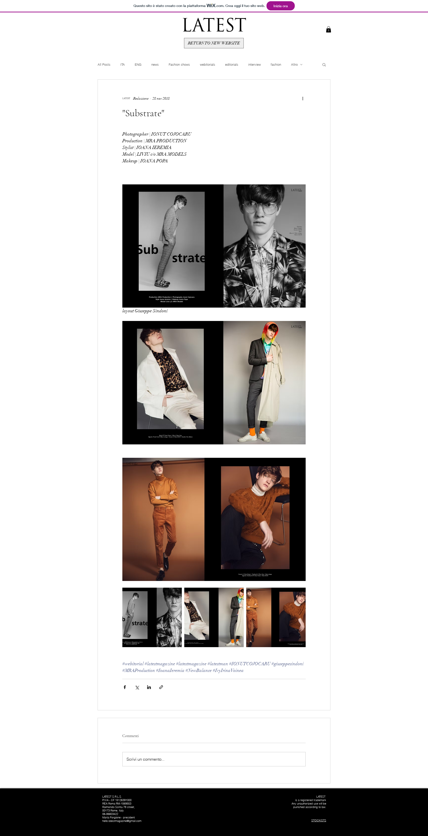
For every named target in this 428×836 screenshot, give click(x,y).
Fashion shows (179, 64)
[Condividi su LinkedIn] (149, 687)
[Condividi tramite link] (161, 687)
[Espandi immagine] (152, 617)
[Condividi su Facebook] (124, 687)
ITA (122, 64)
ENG (138, 64)
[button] (328, 29)
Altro (294, 64)
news (155, 64)
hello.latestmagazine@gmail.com (121, 821)
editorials (231, 64)
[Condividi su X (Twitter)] (136, 687)
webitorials (207, 64)
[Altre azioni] (303, 98)
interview (254, 64)
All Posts (104, 64)
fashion (276, 64)
